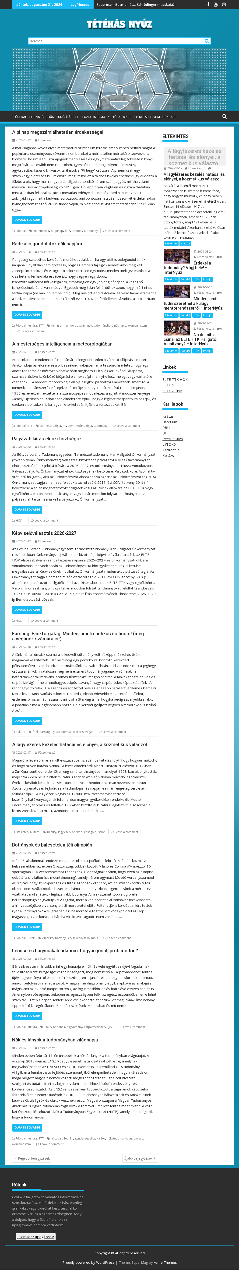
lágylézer (64, 832)
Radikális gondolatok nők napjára (47, 244)
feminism (57, 326)
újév (109, 1027)
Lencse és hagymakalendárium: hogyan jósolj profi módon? (75, 950)
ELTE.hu (168, 385)
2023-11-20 (204, 323)
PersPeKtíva (172, 438)
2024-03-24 (204, 252)
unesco (138, 1138)
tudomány (91, 231)
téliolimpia (91, 938)
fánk (36, 732)
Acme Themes (165, 1262)
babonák (59, 1027)
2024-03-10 (204, 287)
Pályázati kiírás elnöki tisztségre (46, 438)
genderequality (75, 326)
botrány (60, 938)
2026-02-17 (174, 168)
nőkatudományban (99, 326)
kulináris (78, 732)
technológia (84, 426)
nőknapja (120, 326)
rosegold (90, 832)
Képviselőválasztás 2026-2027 (44, 533)
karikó (101, 1138)
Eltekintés (37, 117)
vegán (89, 732)
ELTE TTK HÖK (175, 379)
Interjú (99, 117)
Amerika (47, 938)
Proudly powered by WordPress (88, 1262)
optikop (77, 832)
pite (67, 231)
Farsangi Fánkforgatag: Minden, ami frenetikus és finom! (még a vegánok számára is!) (78, 636)
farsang (45, 732)
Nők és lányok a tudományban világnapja (55, 1040)
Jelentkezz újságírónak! (36, 1236)
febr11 (68, 1138)
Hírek (31, 938)
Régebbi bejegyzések (34, 1158)
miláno (77, 938)
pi (52, 231)
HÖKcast (169, 117)
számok (77, 231)
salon (101, 832)
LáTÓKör (169, 444)
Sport (127, 117)
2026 (48, 1027)
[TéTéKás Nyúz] (119, 108)
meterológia (53, 426)
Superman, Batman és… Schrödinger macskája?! (136, 4)
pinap (59, 231)
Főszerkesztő (46, 140)
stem (71, 426)
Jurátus (168, 416)
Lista (138, 117)
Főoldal (20, 117)
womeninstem (137, 326)
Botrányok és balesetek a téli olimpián (52, 845)
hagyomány (74, 1027)
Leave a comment (118, 231)
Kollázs (168, 455)
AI (41, 426)
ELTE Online (172, 390)
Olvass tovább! (27, 220)
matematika (41, 231)
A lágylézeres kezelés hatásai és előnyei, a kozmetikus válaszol (80, 744)
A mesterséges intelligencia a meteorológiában (63, 344)
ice (69, 938)
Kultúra (114, 117)
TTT (77, 117)
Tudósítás (64, 117)
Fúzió (86, 117)
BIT (165, 433)
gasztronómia (61, 732)
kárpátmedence (94, 1027)
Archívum (152, 117)
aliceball (56, 1138)
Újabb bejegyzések (138, 1158)
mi (64, 426)
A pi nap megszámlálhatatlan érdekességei (58, 132)
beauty (51, 832)
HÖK (51, 117)
